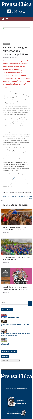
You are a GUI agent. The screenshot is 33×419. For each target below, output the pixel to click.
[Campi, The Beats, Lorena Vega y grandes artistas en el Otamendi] (16, 269)
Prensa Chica (14, 57)
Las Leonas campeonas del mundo (10, 317)
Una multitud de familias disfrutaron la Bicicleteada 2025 (16, 258)
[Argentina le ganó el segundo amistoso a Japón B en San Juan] (4, 321)
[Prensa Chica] (3, 19)
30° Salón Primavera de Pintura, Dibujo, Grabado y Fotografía (14, 228)
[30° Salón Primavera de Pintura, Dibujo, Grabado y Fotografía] (16, 210)
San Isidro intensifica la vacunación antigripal (17, 192)
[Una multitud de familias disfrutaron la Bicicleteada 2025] (16, 240)
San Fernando (7, 43)
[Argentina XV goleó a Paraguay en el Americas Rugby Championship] (4, 340)
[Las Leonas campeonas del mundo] (4, 315)
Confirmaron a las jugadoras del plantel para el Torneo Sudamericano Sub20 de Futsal (15, 334)
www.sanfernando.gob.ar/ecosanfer (12, 178)
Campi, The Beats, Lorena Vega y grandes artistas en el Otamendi (15, 288)
